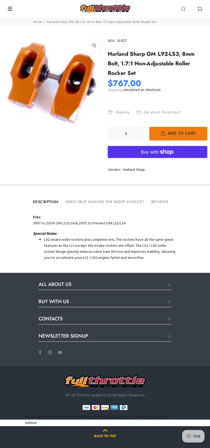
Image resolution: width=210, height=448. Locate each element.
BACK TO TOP (105, 436)
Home (37, 22)
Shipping (115, 90)
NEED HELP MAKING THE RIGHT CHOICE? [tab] (105, 201)
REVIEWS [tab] (159, 201)
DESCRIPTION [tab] (46, 201)
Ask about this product (162, 112)
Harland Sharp (134, 170)
